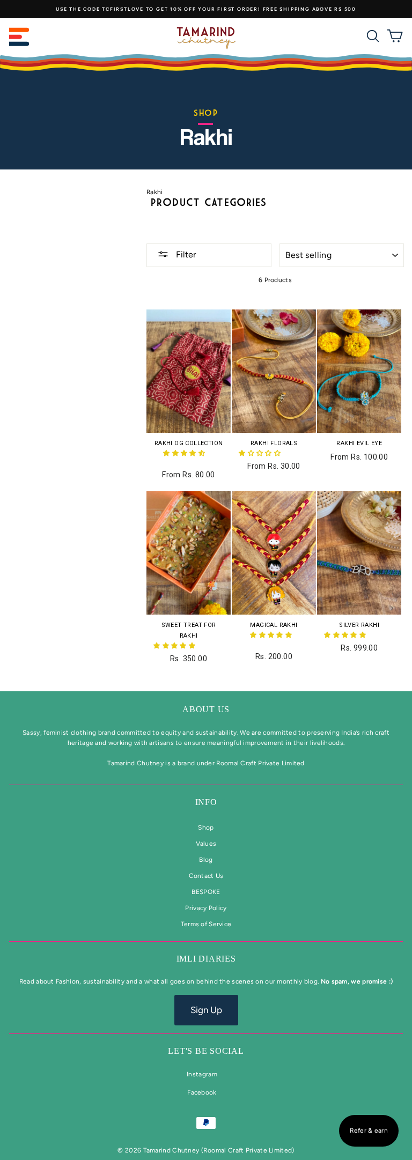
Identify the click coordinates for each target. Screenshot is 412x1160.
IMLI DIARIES (206, 958)
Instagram (202, 1074)
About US (206, 709)
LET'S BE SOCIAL (206, 1050)
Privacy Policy (205, 908)
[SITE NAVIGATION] (19, 38)
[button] (185, 453)
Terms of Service (206, 924)
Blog (205, 859)
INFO (206, 802)
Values (206, 843)
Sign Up (206, 1009)
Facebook (201, 1092)
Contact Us (206, 876)
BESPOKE (206, 892)
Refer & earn (369, 1130)
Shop (206, 827)
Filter (185, 254)
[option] (206, 9)
